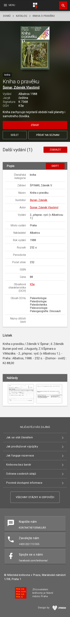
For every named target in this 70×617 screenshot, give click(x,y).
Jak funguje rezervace (20, 455)
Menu (9, 5)
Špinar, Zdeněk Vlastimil (21, 87)
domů (7, 15)
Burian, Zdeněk (38, 200)
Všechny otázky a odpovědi (35, 497)
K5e (32, 284)
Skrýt (55, 166)
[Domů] (35, 6)
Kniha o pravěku (44, 15)
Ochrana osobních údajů (21, 473)
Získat (35, 125)
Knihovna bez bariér (18, 464)
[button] (35, 48)
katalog (21, 15)
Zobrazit (55, 149)
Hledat (62, 5)
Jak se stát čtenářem (19, 437)
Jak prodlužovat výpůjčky (22, 446)
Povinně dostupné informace (24, 482)
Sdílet (15, 135)
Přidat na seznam (47, 135)
